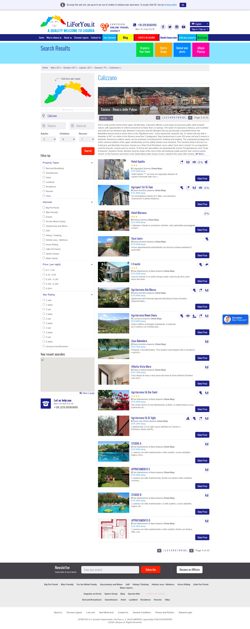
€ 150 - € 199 (52, 284)
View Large (88, 393)
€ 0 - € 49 (50, 270)
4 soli (48, 328)
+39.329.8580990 (147, 25)
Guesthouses (52, 173)
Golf (48, 231)
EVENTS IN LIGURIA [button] (146, 37)
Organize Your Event (144, 50)
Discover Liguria (81, 37)
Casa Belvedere (139, 341)
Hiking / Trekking (53, 235)
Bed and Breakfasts (55, 168)
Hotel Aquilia (138, 161)
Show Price (202, 178)
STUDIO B (136, 495)
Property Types (51, 162)
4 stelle (49, 332)
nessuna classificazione (57, 346)
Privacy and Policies (164, 612)
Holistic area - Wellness (57, 240)
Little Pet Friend (53, 249)
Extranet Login (185, 612)
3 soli (48, 319)
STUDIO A (136, 443)
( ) (199, 154)
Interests (47, 202)
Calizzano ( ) (115, 68)
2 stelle (49, 314)
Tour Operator (109, 37)
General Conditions (142, 612)
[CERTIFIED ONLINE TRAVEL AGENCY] (104, 27)
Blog (122, 594)
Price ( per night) (52, 264)
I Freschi (135, 264)
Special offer (134, 594)
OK (183, 4)
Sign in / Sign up (199, 29)
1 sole (49, 300)
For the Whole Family (55, 221)
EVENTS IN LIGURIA (156, 594)
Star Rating (49, 294)
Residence (51, 187)
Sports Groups (52, 254)
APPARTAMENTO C (140, 469)
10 (183, 117)
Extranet (203, 37)
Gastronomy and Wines (57, 226)
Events (49, 217)
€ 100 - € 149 (52, 279)
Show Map (157, 168)
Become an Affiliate (190, 570)
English (198, 23)
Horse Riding (52, 244)
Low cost (90, 612)
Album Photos (201, 50)
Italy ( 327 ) (56, 68)
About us (68, 37)
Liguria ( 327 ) (85, 68)
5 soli (48, 337)
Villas (48, 196)
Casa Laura (137, 238)
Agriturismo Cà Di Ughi (143, 418)
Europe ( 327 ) (70, 68)
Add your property (187, 37)
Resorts (49, 191)
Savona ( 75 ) (101, 68)
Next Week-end (106, 612)
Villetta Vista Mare (141, 366)
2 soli (48, 309)
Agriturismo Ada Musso (143, 290)
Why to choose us (54, 37)
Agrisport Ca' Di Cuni (142, 187)
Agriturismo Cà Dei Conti (144, 392)
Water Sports (52, 258)
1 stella (49, 305)
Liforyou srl (120, 622)
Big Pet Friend (52, 208)
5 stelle (49, 342)
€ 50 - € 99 (51, 275)
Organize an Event (92, 594)
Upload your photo (182, 50)
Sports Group (163, 50)
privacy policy (171, 4)
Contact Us (96, 37)
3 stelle (49, 323)
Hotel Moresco (138, 213)
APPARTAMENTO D (140, 520)
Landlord (50, 182)
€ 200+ (49, 288)
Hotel (48, 177)
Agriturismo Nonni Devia (144, 315)
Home (41, 37)
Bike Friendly (52, 212)
